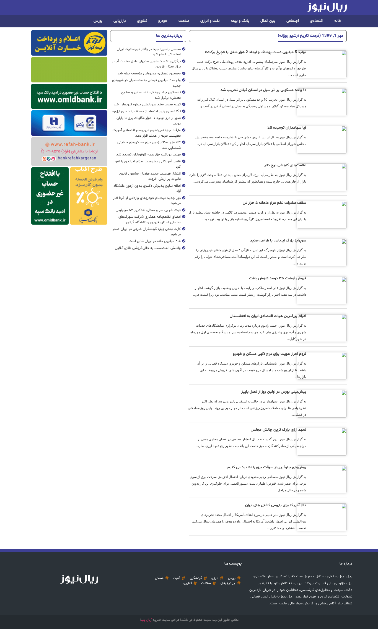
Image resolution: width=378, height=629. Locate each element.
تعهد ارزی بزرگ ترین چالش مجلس (278, 429)
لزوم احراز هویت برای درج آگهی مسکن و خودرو (269, 354)
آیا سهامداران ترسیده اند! (286, 127)
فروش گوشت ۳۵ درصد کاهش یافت (277, 278)
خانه (337, 21)
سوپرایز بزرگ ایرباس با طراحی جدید (278, 240)
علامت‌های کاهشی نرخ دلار (285, 165)
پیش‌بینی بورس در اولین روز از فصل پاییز (273, 391)
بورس (98, 21)
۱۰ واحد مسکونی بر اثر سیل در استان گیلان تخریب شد (263, 90)
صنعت (183, 21)
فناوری (142, 21)
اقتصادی (316, 21)
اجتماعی (292, 21)
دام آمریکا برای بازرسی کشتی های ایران (275, 505)
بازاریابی (119, 21)
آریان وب (146, 620)
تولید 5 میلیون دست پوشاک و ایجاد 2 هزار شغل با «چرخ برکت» (255, 52)
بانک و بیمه (240, 21)
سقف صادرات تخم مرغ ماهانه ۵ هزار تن (274, 203)
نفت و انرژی (210, 21)
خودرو (162, 21)
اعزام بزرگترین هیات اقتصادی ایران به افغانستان (268, 316)
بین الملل (267, 21)
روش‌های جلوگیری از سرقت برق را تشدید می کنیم (266, 467)
